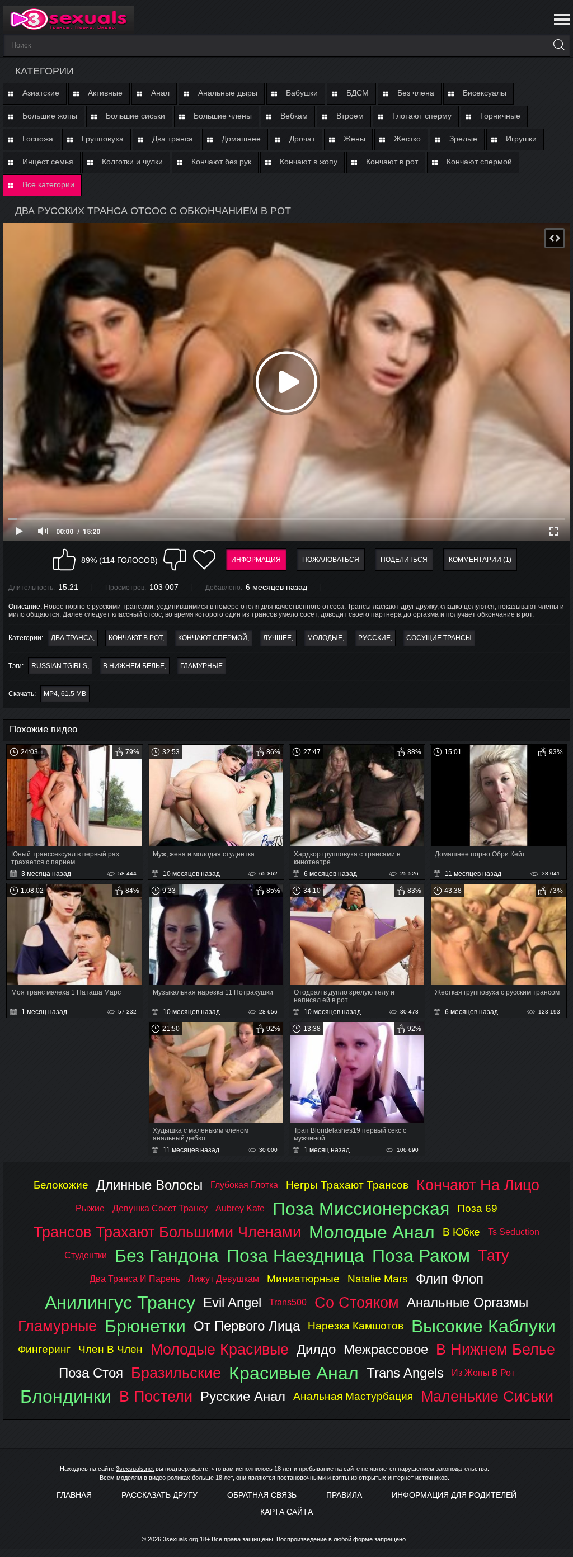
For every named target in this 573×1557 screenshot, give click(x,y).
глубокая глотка (244, 1185)
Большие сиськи (135, 115)
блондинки (65, 1396)
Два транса (172, 138)
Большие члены (223, 115)
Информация (256, 560)
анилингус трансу (120, 1303)
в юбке (461, 1232)
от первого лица (247, 1325)
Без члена (415, 92)
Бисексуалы (484, 92)
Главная (74, 1494)
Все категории (48, 184)
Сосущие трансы (439, 638)
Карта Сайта (286, 1511)
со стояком (356, 1302)
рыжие (90, 1208)
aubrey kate (240, 1208)
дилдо (316, 1349)
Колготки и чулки (132, 161)
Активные (105, 92)
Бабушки (302, 92)
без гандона (167, 1256)
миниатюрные (303, 1279)
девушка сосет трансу (160, 1208)
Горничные (500, 115)
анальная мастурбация (353, 1396)
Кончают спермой (479, 161)
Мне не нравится (174, 559)
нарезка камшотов (355, 1326)
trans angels (405, 1372)
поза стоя (91, 1372)
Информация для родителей (454, 1494)
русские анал (242, 1396)
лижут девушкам (223, 1279)
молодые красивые (220, 1349)
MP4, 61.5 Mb (65, 694)
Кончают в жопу (308, 161)
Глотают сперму (422, 115)
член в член (110, 1349)
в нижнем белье (134, 666)
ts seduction (513, 1232)
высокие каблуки (483, 1326)
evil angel (232, 1302)
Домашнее (241, 138)
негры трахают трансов (347, 1185)
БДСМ (357, 92)
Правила (344, 1494)
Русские (374, 638)
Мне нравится (64, 559)
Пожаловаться (330, 560)
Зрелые (463, 138)
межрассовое (386, 1349)
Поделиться (404, 560)
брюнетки (145, 1326)
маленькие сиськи (487, 1396)
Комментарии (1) (480, 560)
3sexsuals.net (135, 1468)
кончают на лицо (477, 1185)
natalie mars (377, 1279)
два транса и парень (135, 1279)
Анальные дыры (227, 92)
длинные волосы (149, 1184)
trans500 (288, 1302)
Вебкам (294, 115)
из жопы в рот (483, 1373)
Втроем (350, 115)
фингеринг (44, 1349)
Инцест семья (47, 161)
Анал (160, 92)
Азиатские (40, 92)
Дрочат (302, 138)
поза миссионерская (361, 1209)
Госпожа (37, 138)
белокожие (61, 1185)
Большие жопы (49, 115)
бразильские (176, 1372)
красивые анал (294, 1373)
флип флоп (449, 1278)
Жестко (407, 138)
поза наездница (295, 1256)
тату (493, 1255)
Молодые (324, 638)
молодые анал (372, 1232)
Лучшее (277, 638)
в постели (155, 1396)
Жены (354, 138)
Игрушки (521, 138)
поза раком (421, 1256)
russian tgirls (59, 666)
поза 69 (477, 1208)
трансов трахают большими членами (167, 1232)
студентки (85, 1255)
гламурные (201, 666)
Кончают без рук (221, 161)
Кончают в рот (392, 161)
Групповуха (103, 138)
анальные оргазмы (467, 1302)
